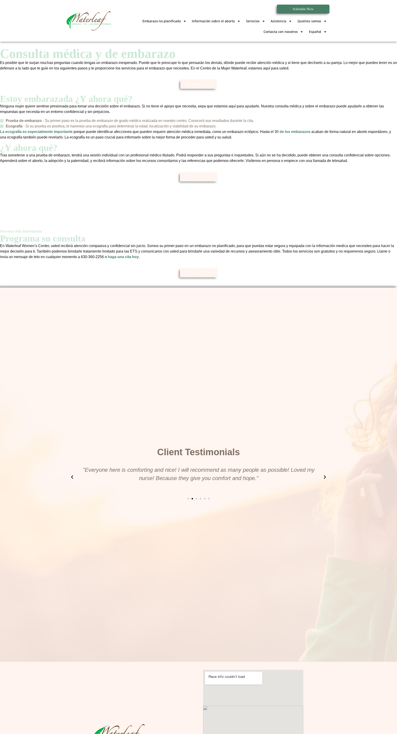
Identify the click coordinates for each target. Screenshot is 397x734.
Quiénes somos (309, 21)
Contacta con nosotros (281, 31)
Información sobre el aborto (213, 21)
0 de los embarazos (293, 132)
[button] (72, 477)
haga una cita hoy (123, 257)
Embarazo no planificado (161, 21)
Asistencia (278, 21)
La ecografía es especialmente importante (36, 132)
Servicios (253, 21)
